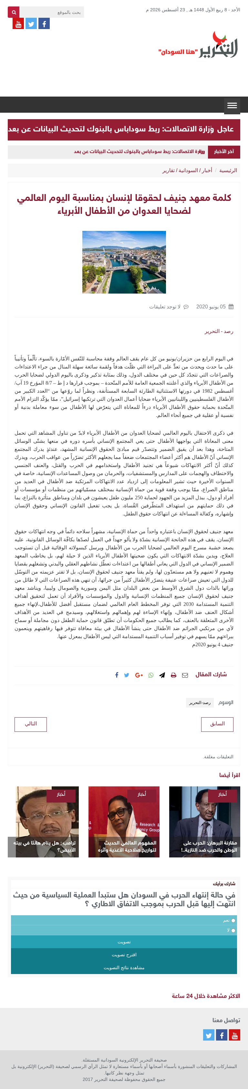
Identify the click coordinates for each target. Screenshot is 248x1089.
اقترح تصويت (124, 954)
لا (228, 930)
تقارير (168, 170)
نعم (226, 920)
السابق (217, 723)
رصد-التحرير (200, 702)
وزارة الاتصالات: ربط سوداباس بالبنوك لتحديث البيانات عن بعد (111, 129)
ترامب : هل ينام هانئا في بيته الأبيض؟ (45, 847)
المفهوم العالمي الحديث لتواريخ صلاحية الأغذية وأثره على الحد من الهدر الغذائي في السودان (125, 847)
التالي (31, 723)
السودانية (188, 170)
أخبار (207, 170)
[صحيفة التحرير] (198, 44)
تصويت (124, 941)
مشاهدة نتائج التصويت (124, 967)
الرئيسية (228, 170)
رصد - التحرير (219, 331)
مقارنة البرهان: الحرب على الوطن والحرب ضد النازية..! (209, 847)
